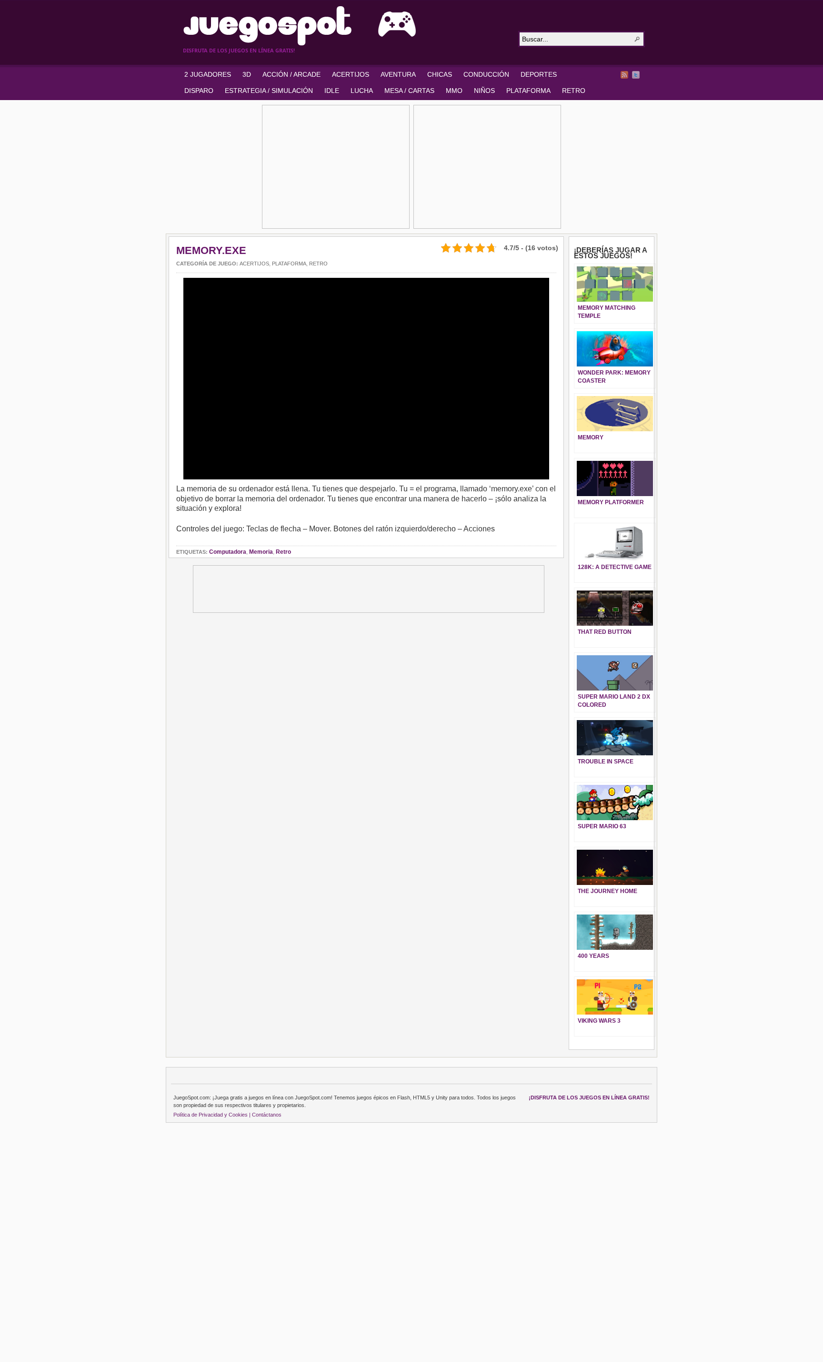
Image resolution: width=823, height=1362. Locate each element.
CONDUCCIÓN (486, 74)
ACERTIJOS (350, 74)
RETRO (573, 90)
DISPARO (198, 90)
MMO (454, 90)
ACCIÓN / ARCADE (291, 74)
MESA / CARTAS (409, 90)
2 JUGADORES (207, 74)
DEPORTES (539, 74)
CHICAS (439, 74)
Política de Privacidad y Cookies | (212, 1115)
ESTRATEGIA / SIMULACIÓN (269, 90)
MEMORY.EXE (211, 250)
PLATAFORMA (528, 90)
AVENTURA (398, 74)
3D (246, 74)
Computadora (227, 552)
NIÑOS (484, 90)
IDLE (331, 90)
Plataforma (289, 263)
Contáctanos (266, 1115)
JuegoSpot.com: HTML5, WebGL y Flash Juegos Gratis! (345, 25)
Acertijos (254, 263)
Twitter (636, 75)
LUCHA (362, 90)
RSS (624, 75)
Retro (318, 263)
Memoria (261, 552)
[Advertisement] (335, 166)
